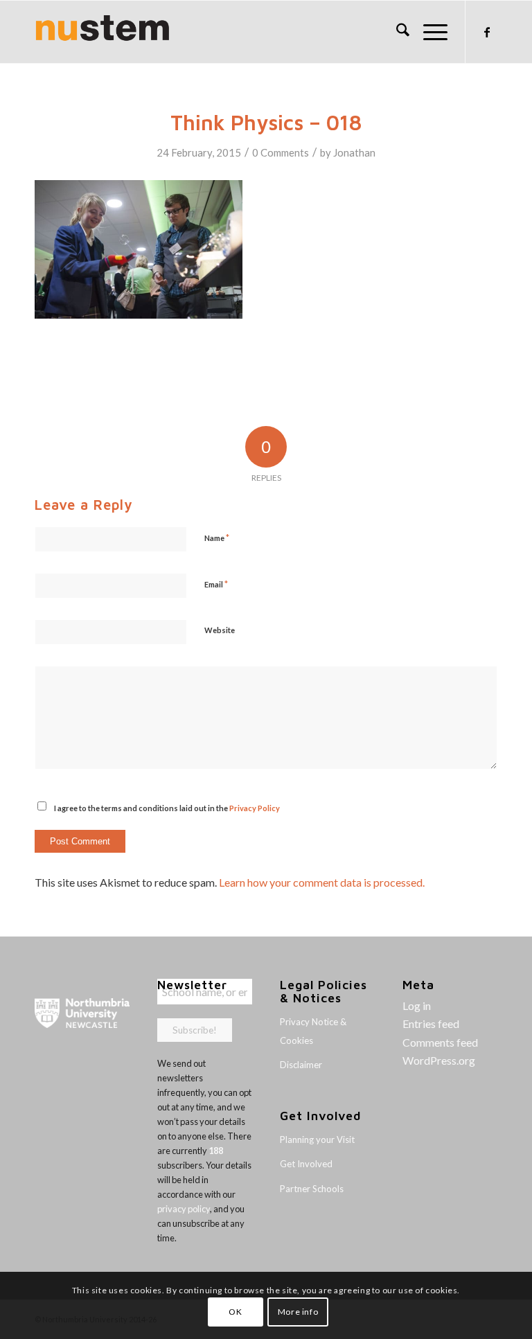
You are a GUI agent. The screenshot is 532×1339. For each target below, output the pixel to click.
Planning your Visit (317, 1139)
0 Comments (280, 152)
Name (216, 537)
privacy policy (183, 1208)
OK (235, 1311)
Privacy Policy (254, 808)
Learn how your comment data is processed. (322, 882)
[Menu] (428, 32)
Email (216, 583)
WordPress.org (438, 1060)
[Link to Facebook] (487, 31)
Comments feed (440, 1042)
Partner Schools (312, 1188)
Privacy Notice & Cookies (313, 1030)
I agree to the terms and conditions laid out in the (167, 808)
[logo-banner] (102, 32)
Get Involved (306, 1163)
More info (298, 1311)
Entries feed (430, 1023)
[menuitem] (395, 32)
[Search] (395, 32)
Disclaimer (301, 1064)
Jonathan (354, 152)
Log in (416, 1005)
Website (219, 630)
